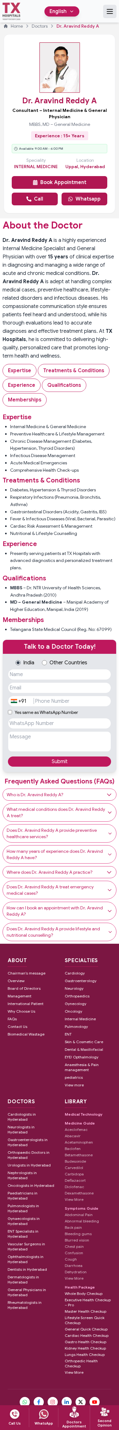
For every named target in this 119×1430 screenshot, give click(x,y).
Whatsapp (88, 199)
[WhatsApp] (25, 1402)
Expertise (19, 370)
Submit (60, 761)
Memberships (24, 400)
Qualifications (64, 385)
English (58, 11)
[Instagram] (53, 1402)
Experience (21, 385)
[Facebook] (39, 1402)
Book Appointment (63, 182)
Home (17, 26)
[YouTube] (94, 1402)
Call (38, 199)
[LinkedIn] (67, 1402)
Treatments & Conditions (73, 370)
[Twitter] (81, 1402)
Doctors (40, 26)
